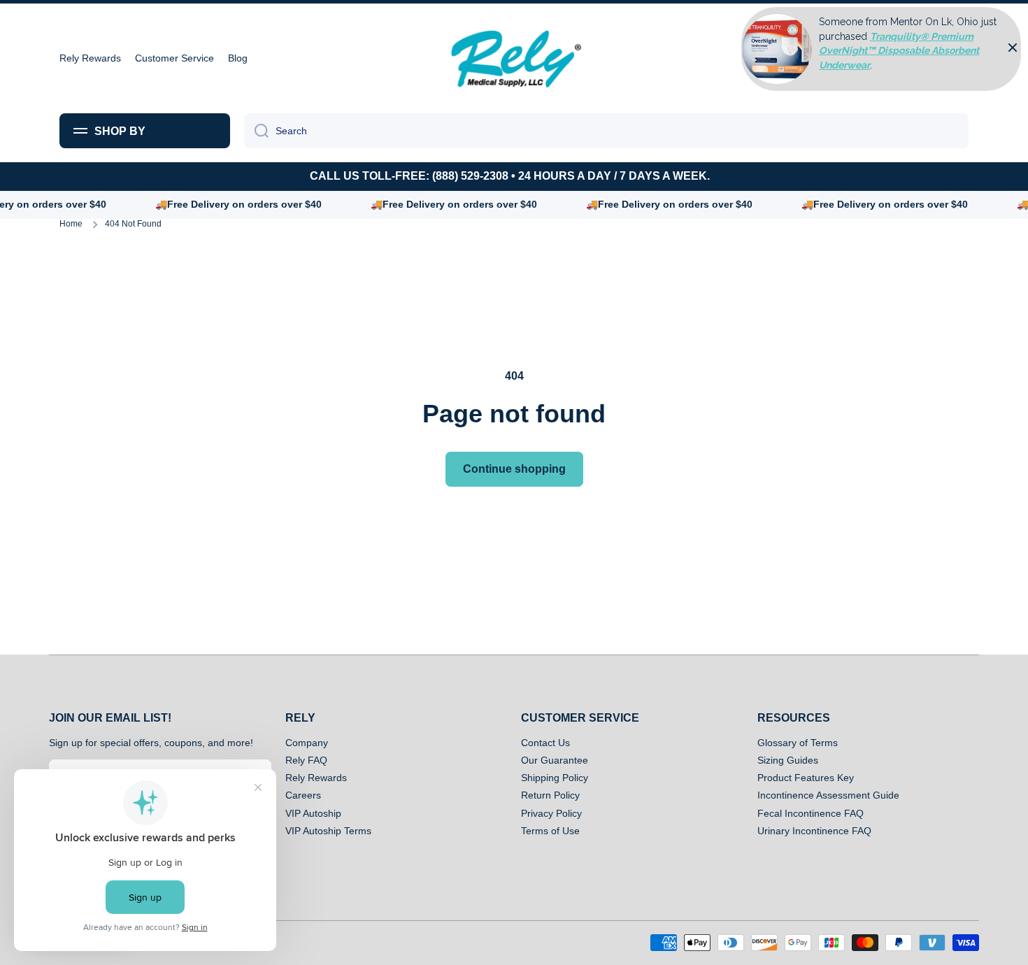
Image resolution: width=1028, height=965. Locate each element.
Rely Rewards (316, 777)
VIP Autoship (313, 813)
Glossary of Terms (797, 742)
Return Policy (550, 795)
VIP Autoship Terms (328, 830)
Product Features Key (805, 777)
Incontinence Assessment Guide (828, 795)
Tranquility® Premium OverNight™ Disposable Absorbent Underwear (899, 51)
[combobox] (606, 130)
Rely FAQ (306, 760)
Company (306, 742)
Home (71, 224)
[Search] (256, 130)
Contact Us (545, 742)
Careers (303, 795)
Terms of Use (550, 830)
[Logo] (514, 58)
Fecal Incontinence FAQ (810, 813)
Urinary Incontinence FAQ (814, 830)
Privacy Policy (551, 813)
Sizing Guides (787, 760)
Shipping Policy (554, 777)
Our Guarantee (554, 760)
